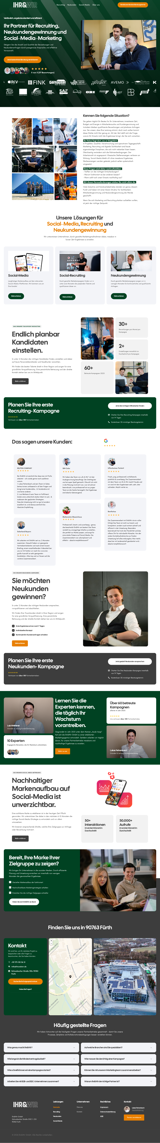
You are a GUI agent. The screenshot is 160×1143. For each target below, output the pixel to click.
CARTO (89, 1014)
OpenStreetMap (75, 1014)
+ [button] (51, 940)
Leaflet (66, 1014)
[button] (70, 976)
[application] (70, 976)
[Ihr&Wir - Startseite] (25, 5)
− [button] (51, 943)
